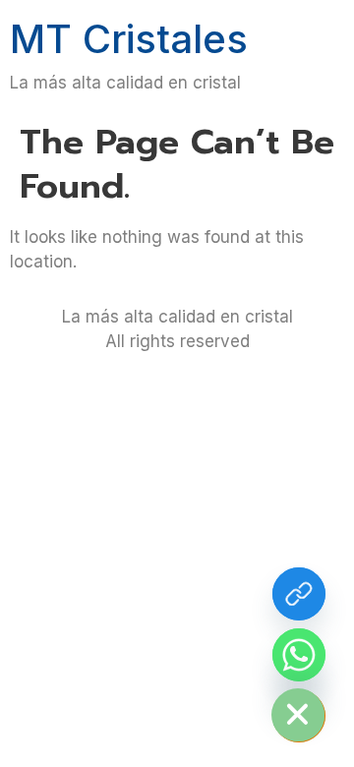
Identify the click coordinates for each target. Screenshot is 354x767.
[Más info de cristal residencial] (298, 593)
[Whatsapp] (298, 654)
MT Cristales (129, 39)
